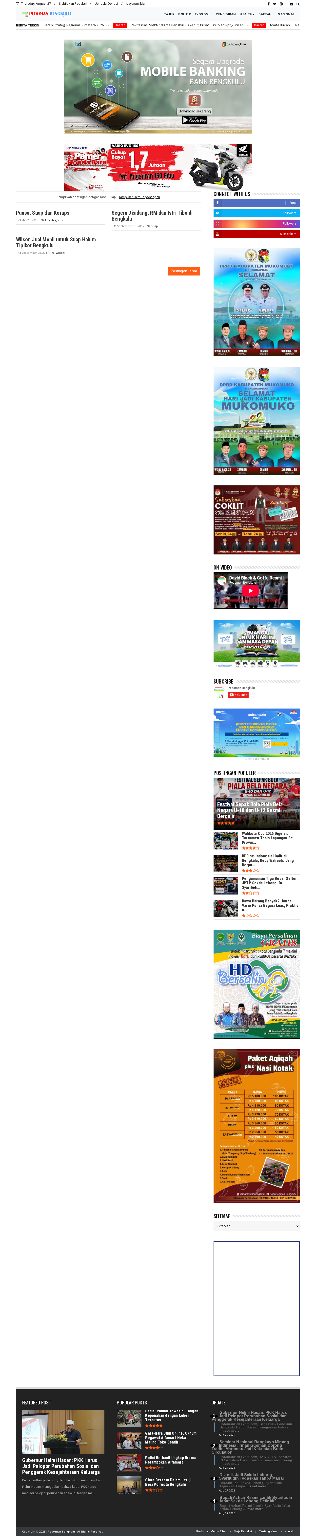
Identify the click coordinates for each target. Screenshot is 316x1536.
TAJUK (169, 14)
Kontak (289, 1531)
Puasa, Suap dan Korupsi (43, 213)
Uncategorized (55, 220)
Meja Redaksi (243, 1531)
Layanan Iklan (136, 3)
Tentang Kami (268, 1531)
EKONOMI (202, 14)
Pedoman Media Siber (211, 1531)
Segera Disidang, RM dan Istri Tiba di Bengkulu (152, 216)
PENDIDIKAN (226, 14)
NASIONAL (286, 14)
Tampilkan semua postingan (139, 197)
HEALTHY (247, 14)
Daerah (53, 25)
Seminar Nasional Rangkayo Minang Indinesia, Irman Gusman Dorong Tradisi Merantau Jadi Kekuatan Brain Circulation (250, 1447)
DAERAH (265, 14)
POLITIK (184, 14)
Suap (154, 226)
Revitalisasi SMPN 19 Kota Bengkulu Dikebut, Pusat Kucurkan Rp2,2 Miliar (120, 25)
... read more (229, 1430)
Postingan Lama (184, 271)
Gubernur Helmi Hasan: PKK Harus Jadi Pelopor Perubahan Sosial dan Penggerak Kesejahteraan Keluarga (61, 1466)
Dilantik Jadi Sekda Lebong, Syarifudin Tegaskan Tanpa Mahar (251, 1476)
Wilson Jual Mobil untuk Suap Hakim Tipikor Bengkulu (56, 242)
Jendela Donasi (106, 3)
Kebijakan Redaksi (72, 3)
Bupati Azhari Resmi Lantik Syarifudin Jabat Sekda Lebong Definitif (255, 1499)
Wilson (60, 252)
